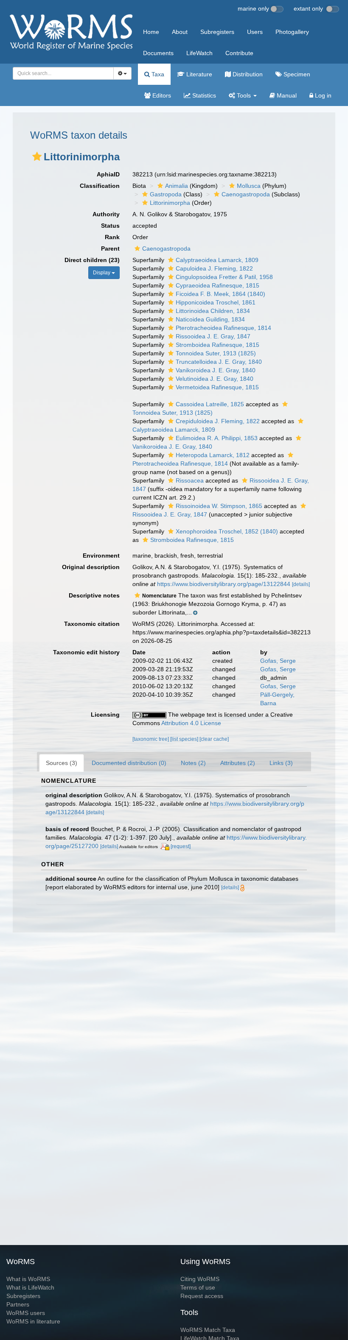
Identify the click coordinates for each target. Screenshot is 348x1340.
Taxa (157, 74)
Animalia (176, 185)
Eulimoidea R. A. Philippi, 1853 (217, 438)
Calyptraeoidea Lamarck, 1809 (217, 260)
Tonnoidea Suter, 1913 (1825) (216, 353)
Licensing (105, 714)
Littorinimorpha (170, 202)
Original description (91, 567)
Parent (110, 248)
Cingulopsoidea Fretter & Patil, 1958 (224, 277)
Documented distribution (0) (129, 762)
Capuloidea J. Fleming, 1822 (214, 268)
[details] (301, 584)
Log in (322, 95)
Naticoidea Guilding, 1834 (210, 319)
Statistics (203, 95)
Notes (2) (193, 762)
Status (110, 225)
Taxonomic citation (92, 623)
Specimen (296, 74)
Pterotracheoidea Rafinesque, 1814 (223, 327)
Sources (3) (61, 762)
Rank (112, 237)
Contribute (239, 53)
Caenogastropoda (246, 194)
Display (102, 273)
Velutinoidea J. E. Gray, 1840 (214, 378)
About (180, 31)
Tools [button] (244, 95)
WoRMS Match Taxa (207, 1329)
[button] (37, 156)
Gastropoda (166, 194)
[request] (181, 846)
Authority (106, 214)
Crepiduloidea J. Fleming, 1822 (218, 421)
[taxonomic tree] (151, 739)
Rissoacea (190, 480)
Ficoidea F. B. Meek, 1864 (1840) (220, 293)
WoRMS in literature (33, 1321)
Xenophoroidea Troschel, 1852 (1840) (227, 531)
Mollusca (249, 185)
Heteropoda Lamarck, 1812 (213, 455)
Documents (158, 53)
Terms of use (197, 1287)
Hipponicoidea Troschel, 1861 (215, 302)
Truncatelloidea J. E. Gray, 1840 (219, 361)
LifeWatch (199, 53)
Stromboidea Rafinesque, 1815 (217, 344)
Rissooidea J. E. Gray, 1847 (213, 336)
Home (151, 31)
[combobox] (63, 73)
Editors (161, 95)
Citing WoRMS (199, 1279)
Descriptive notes (94, 595)
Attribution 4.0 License (191, 723)
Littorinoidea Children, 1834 (213, 310)
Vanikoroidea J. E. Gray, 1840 (215, 370)
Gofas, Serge (278, 660)
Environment (101, 555)
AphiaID (108, 174)
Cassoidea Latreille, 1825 (210, 404)
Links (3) (281, 762)
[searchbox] (60, 73)
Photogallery (292, 31)
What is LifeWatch (30, 1287)
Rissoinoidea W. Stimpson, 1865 (219, 505)
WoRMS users (25, 1312)
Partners (17, 1304)
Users (255, 31)
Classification (100, 185)
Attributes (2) (237, 762)
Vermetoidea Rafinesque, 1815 (217, 387)
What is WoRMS (28, 1279)
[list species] (184, 739)
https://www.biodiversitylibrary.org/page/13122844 (223, 584)
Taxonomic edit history (86, 652)
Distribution (247, 74)
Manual (286, 95)
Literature (198, 74)
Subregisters (217, 31)
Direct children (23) (92, 260)
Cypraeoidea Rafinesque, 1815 (217, 285)
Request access (201, 1296)
